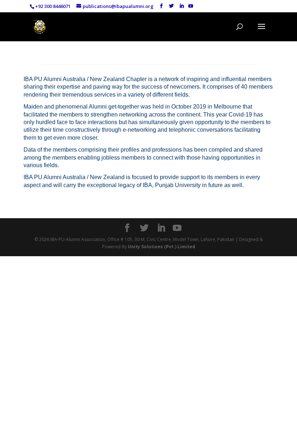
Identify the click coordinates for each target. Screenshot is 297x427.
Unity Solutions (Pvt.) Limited (161, 247)
